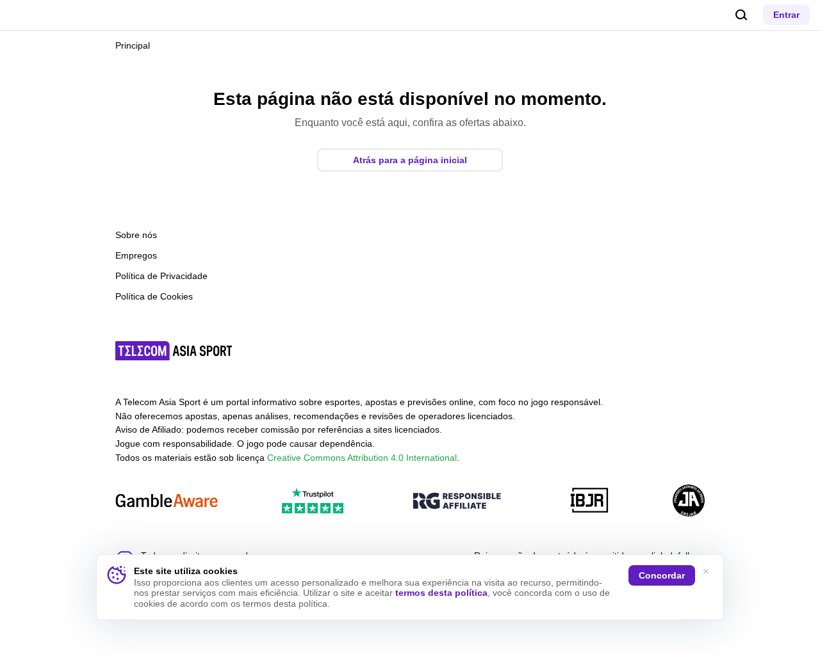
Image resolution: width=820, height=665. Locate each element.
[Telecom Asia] (174, 350)
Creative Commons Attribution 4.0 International (362, 458)
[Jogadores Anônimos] (689, 501)
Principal (132, 45)
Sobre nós (136, 235)
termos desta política (441, 593)
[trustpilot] (312, 501)
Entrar (786, 15)
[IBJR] (589, 501)
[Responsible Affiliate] (456, 502)
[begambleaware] (166, 501)
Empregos (136, 255)
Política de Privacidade (161, 276)
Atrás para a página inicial (410, 160)
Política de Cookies (154, 296)
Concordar (662, 575)
